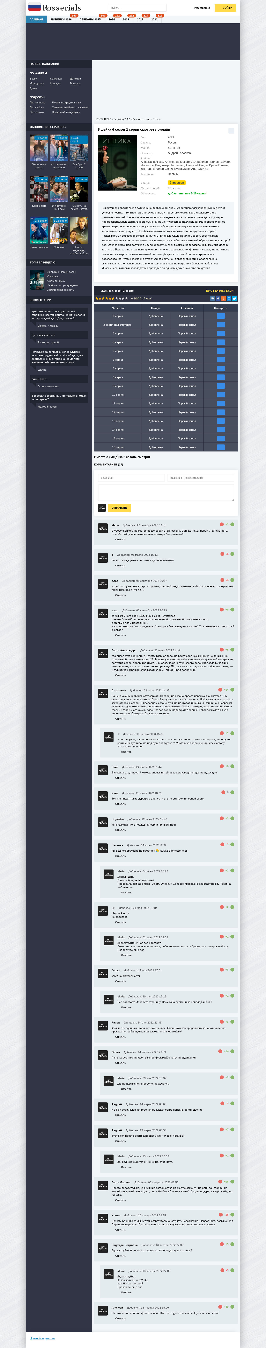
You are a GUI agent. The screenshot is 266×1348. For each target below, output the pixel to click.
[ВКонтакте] (212, 298)
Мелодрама (37, 83)
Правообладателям (42, 1338)
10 (126, 298)
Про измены (37, 112)
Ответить (120, 539)
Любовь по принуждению (63, 285)
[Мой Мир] (229, 298)
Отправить (119, 507)
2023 (126, 19)
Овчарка (52, 276)
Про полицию (37, 102)
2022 (140, 19)
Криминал (56, 78)
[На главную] (55, 8)
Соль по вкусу (56, 280)
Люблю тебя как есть (60, 289)
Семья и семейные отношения (70, 107)
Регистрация (202, 7)
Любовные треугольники (66, 102)
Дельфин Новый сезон (61, 271)
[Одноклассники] (223, 298)
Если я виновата (48, 386)
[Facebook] (218, 298)
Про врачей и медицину (66, 112)
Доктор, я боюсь (48, 325)
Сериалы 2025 (90, 19)
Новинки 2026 (61, 19)
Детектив (75, 78)
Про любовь (37, 107)
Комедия (55, 83)
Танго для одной (48, 342)
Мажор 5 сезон (47, 406)
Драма (33, 88)
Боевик (34, 78)
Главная (36, 19)
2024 (112, 19)
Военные (75, 83)
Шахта (42, 369)
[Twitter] (234, 298)
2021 (154, 19)
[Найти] (162, 8)
